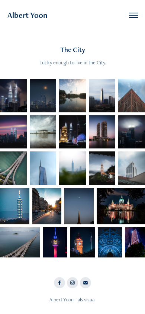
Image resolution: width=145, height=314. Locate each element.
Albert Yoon (27, 15)
